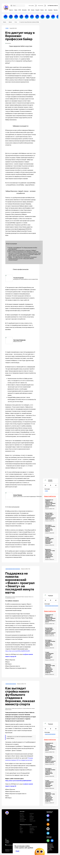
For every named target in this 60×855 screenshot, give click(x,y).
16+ (6, 839)
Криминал (32, 816)
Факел (15, 10)
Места (31, 831)
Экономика (22, 820)
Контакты (7, 842)
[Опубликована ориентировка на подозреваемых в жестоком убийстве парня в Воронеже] (48, 17)
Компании (32, 818)
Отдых (21, 832)
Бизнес (42, 10)
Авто (46, 10)
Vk (48, 819)
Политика (32, 813)
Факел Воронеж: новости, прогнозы (13, 568)
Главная (4, 22)
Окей (17, 851)
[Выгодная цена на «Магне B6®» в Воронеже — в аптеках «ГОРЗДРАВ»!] (16, 17)
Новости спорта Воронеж (11, 683)
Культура (22, 815)
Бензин (32, 10)
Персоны (56, 10)
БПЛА (19, 10)
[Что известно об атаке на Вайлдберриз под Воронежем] (21, 17)
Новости (11, 10)
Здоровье (50, 10)
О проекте (7, 841)
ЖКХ (29, 10)
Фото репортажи (33, 826)
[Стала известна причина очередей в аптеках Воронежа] (11, 17)
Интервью (22, 818)
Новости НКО (32, 820)
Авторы (31, 819)
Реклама (7, 840)
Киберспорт (32, 829)
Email (52, 840)
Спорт (31, 815)
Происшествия (23, 819)
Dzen (48, 828)
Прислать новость (53, 5)
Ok (48, 824)
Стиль (15, 22)
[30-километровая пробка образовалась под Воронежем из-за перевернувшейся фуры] (32, 17)
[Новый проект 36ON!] (37, 17)
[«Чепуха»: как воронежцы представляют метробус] (27, 17)
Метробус (24, 10)
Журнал (10, 22)
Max (48, 815)
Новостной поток (50, 496)
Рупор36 (37, 10)
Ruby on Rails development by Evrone (49, 849)
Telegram (48, 833)
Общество (22, 816)
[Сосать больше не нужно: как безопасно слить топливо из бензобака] (53, 17)
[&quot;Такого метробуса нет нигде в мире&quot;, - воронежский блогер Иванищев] (6, 17)
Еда (20, 826)
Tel (48, 840)
